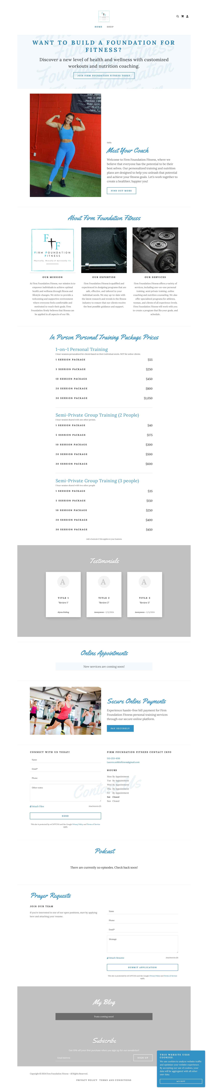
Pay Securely (120, 728)
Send (65, 816)
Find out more (121, 191)
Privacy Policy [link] (77, 824)
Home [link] (99, 27)
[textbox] (65, 759)
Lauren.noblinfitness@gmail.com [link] (123, 762)
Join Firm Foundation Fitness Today (104, 75)
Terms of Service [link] (93, 824)
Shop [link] (110, 27)
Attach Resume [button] (116, 957)
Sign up (143, 1058)
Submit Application (142, 967)
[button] (187, 16)
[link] (104, 16)
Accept (181, 1081)
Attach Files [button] (38, 806)
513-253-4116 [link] (113, 758)
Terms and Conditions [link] (115, 1080)
